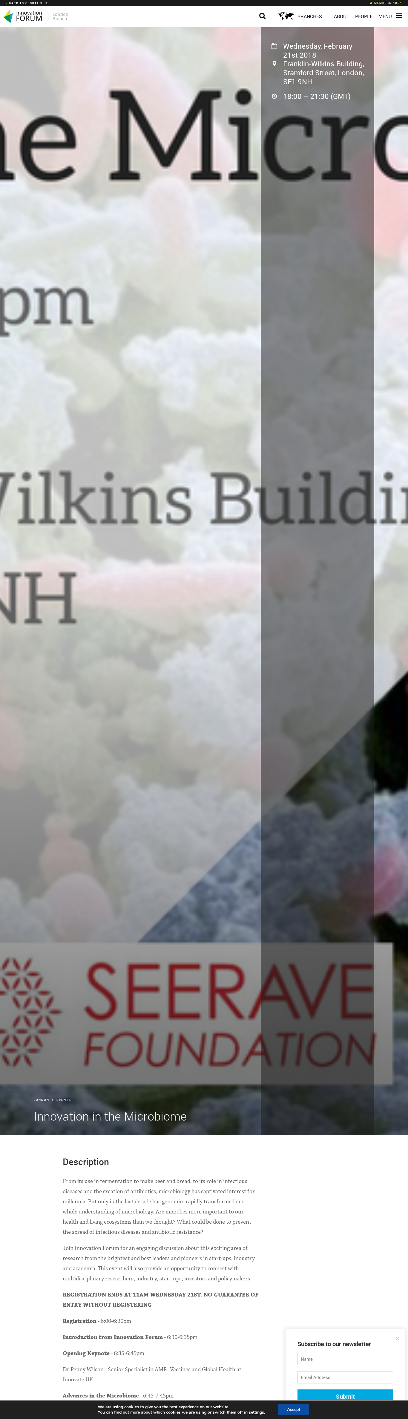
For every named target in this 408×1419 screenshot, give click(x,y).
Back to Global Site (28, 3)
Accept (293, 1409)
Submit (345, 1396)
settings (256, 1412)
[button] (263, 11)
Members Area (388, 3)
